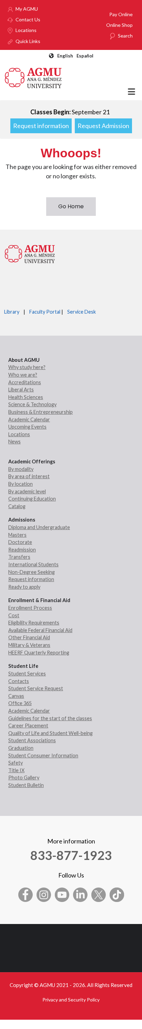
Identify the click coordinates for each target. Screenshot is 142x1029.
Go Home (71, 206)
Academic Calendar (29, 419)
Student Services (27, 673)
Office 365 (20, 703)
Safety (15, 763)
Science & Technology (32, 404)
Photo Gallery (23, 777)
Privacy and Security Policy (71, 999)
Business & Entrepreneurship (40, 412)
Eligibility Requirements (33, 623)
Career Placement (28, 725)
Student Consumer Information (43, 755)
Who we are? (22, 375)
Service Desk (81, 312)
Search (125, 36)
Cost (13, 615)
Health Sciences (25, 397)
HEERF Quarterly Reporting (38, 652)
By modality (20, 469)
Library (11, 312)
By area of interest (29, 476)
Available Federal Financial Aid (40, 630)
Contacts (18, 681)
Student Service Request (35, 688)
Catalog (17, 506)
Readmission (22, 550)
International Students (33, 564)
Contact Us (28, 19)
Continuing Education (32, 499)
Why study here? (26, 367)
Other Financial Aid (29, 637)
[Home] (33, 77)
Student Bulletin (26, 785)
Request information (41, 125)
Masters (17, 535)
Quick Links (28, 41)
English (65, 56)
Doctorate (20, 542)
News (14, 441)
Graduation (20, 748)
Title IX (16, 770)
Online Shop (119, 25)
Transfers (19, 557)
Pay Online (121, 14)
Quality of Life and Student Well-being (50, 733)
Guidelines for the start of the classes (50, 718)
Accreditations (24, 382)
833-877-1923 (71, 855)
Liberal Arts (21, 389)
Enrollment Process (30, 608)
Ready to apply (24, 587)
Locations (26, 30)
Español (85, 56)
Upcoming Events (27, 427)
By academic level (27, 491)
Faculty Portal (44, 312)
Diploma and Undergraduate (39, 527)
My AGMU (27, 9)
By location (20, 484)
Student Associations (32, 740)
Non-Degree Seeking (31, 572)
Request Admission (103, 125)
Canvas (16, 696)
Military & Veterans (29, 645)
